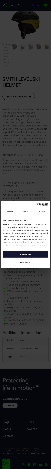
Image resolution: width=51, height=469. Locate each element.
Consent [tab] (9, 211)
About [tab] (42, 211)
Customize (24, 262)
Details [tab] (26, 211)
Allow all (26, 254)
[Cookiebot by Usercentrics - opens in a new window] (37, 204)
